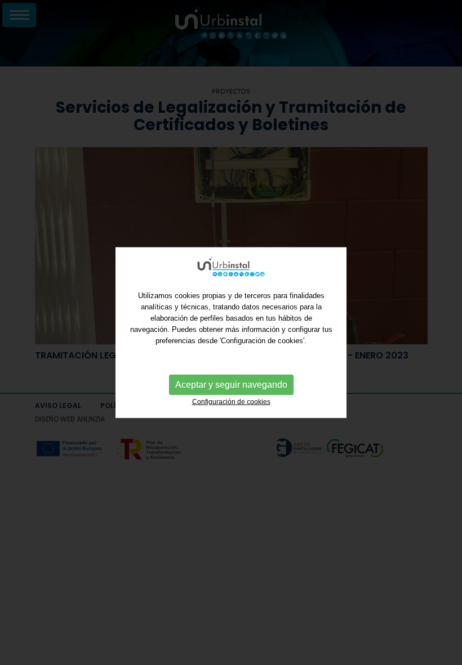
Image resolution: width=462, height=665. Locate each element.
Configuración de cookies (231, 402)
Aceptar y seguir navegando (231, 384)
